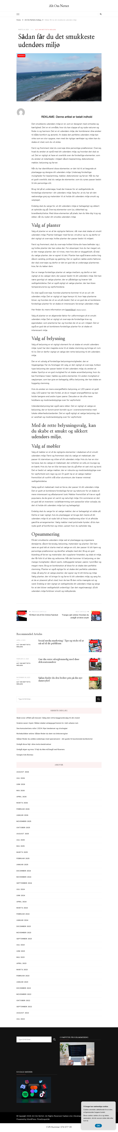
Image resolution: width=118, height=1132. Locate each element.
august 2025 (22, 834)
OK (98, 1125)
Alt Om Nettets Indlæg (45, 30)
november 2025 (23, 821)
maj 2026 (20, 790)
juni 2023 (20, 951)
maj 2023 (20, 957)
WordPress (31, 1119)
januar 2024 (22, 920)
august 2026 (22, 772)
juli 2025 (20, 840)
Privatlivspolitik (43, 1119)
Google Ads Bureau (24, 755)
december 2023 (23, 926)
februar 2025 (23, 858)
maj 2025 (20, 846)
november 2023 (23, 933)
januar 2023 (22, 982)
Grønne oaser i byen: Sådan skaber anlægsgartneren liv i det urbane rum (47, 723)
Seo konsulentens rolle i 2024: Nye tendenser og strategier (42, 728)
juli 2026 (20, 778)
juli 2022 (20, 1019)
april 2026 (21, 797)
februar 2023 (23, 976)
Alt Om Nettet (59, 5)
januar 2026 (22, 815)
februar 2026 (23, 809)
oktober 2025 (23, 828)
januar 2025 (22, 865)
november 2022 (23, 994)
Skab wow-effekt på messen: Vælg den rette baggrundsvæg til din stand (48, 718)
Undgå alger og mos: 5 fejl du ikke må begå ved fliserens (40, 749)
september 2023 (24, 939)
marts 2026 (22, 803)
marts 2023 (22, 970)
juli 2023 (20, 945)
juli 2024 (20, 889)
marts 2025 (22, 852)
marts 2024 (22, 908)
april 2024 (21, 902)
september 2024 (24, 883)
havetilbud (70, 309)
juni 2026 (20, 784)
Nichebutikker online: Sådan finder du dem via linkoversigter (42, 733)
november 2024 (23, 877)
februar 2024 (23, 914)
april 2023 (21, 963)
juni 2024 (20, 895)
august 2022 (22, 1013)
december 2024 (23, 871)
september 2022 (24, 1007)
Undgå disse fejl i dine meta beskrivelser (33, 744)
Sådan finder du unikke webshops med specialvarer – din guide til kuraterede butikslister (54, 739)
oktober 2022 (23, 1000)
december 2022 (23, 988)
